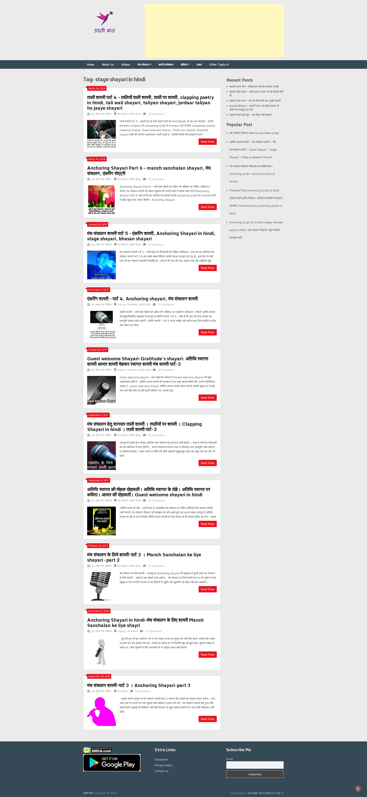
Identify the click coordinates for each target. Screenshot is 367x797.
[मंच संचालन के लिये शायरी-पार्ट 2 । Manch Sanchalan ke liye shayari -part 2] (101, 586)
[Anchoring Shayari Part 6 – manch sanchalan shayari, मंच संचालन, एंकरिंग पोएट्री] (101, 199)
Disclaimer (161, 759)
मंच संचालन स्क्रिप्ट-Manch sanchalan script (254, 132)
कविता (184, 64)
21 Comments (156, 565)
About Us (108, 64)
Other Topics (217, 64)
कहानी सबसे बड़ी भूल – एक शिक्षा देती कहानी (250, 114)
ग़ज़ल (199, 64)
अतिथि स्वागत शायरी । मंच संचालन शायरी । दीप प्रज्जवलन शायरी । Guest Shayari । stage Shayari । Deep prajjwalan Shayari (253, 149)
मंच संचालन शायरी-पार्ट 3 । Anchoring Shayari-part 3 (139, 685)
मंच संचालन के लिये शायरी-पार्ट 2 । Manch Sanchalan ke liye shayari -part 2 (144, 557)
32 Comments (156, 500)
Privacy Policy (163, 765)
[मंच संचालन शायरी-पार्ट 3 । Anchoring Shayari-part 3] (101, 711)
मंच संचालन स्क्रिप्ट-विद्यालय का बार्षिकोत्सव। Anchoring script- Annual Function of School (252, 173)
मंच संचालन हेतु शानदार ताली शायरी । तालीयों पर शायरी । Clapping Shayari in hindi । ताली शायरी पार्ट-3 (144, 426)
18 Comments (156, 435)
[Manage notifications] (358, 789)
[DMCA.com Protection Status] (97, 752)
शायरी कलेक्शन (166, 64)
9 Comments (142, 691)
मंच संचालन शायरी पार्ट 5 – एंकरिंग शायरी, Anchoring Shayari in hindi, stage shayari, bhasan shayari (151, 235)
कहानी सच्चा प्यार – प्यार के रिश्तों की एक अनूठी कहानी (255, 100)
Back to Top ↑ (275, 793)
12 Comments (166, 304)
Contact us (161, 771)
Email (229, 759)
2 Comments (155, 244)
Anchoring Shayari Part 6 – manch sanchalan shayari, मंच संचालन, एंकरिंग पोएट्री (149, 170)
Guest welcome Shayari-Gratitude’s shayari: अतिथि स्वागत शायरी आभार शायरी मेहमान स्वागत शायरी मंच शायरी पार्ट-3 (147, 361)
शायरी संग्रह (135, 113)
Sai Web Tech (256, 793)
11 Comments (156, 179)
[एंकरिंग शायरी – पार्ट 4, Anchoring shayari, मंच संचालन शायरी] (101, 324)
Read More (207, 141)
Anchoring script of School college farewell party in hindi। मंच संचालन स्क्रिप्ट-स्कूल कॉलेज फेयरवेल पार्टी (256, 230)
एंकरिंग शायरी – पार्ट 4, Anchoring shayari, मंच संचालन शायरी (142, 298)
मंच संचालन (143, 64)
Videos (125, 64)
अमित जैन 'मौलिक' (103, 113)
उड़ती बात (88, 793)
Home (90, 64)
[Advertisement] (214, 30)
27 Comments (166, 369)
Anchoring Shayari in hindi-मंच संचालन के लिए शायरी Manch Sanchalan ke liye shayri (145, 622)
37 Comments (153, 631)
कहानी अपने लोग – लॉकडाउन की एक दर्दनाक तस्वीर (254, 86)
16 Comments (156, 113)
